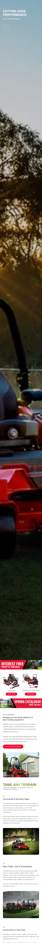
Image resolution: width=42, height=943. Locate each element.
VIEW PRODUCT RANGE (13, 746)
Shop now (11, 694)
